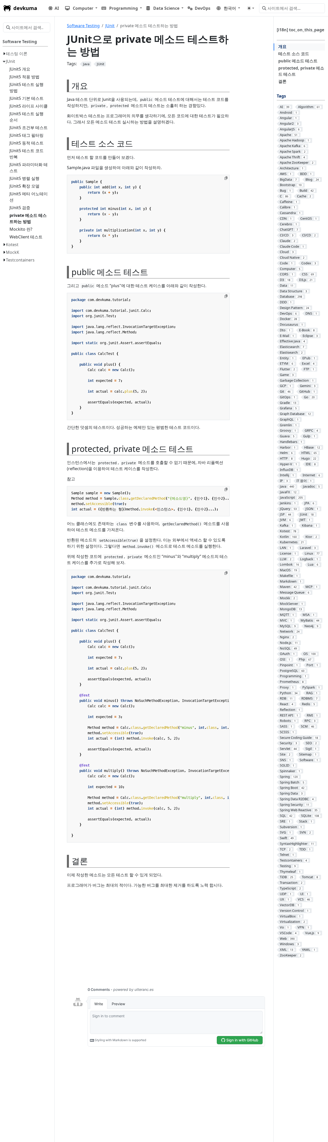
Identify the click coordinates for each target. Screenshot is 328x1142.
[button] (81, 8)
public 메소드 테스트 (297, 61)
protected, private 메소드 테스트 (301, 71)
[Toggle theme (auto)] (250, 8)
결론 (282, 81)
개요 (282, 46)
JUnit (110, 25)
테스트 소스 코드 (293, 53)
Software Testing (83, 25)
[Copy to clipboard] (226, 178)
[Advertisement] (168, 940)
